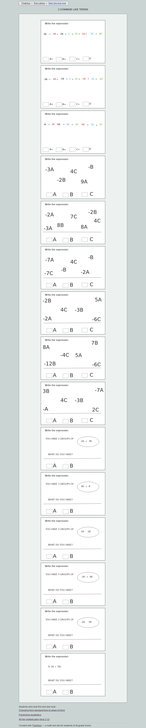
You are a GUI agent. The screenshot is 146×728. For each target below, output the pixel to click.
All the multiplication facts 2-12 (34, 719)
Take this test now (57, 3)
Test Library (39, 3)
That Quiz (37, 725)
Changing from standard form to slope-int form (42, 710)
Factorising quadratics (30, 715)
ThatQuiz (26, 3)
